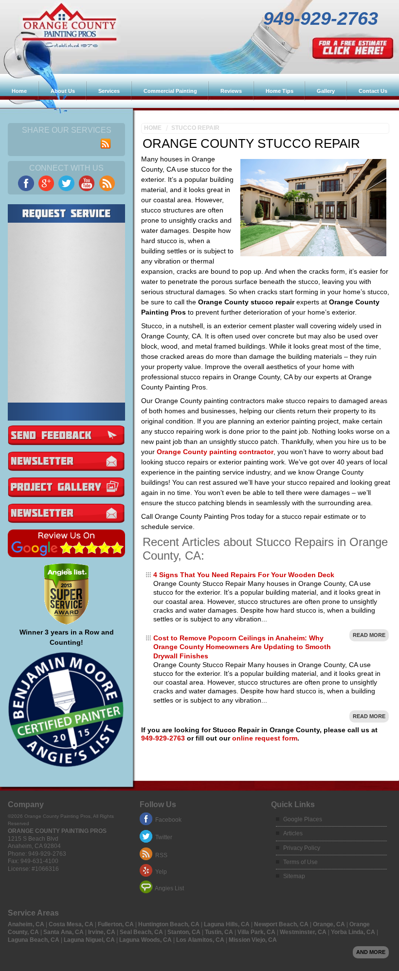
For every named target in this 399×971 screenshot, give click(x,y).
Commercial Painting (170, 91)
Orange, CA (329, 924)
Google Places (302, 819)
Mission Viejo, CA (253, 939)
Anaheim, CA (27, 924)
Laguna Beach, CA (34, 939)
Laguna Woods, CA (146, 939)
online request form (264, 738)
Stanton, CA (184, 932)
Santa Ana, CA (64, 932)
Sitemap (294, 876)
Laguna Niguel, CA (90, 939)
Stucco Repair (195, 127)
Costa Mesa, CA (72, 924)
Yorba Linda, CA (354, 932)
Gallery (326, 91)
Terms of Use (300, 862)
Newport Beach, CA (282, 924)
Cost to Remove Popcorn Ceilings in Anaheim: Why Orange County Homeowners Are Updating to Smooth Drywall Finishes (242, 646)
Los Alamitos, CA (201, 939)
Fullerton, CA (116, 924)
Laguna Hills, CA (227, 924)
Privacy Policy (301, 848)
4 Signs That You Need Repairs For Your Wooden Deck (243, 575)
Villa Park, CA (257, 932)
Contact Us (373, 91)
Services (109, 91)
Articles (293, 833)
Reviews (231, 91)
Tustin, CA (220, 932)
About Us (63, 91)
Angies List (169, 888)
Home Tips (279, 91)
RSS (161, 855)
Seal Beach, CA (142, 932)
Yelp (161, 871)
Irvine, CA (102, 932)
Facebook (168, 819)
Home (19, 91)
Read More (369, 635)
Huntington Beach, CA (169, 924)
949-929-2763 (320, 23)
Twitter (163, 837)
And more (370, 952)
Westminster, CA (304, 932)
